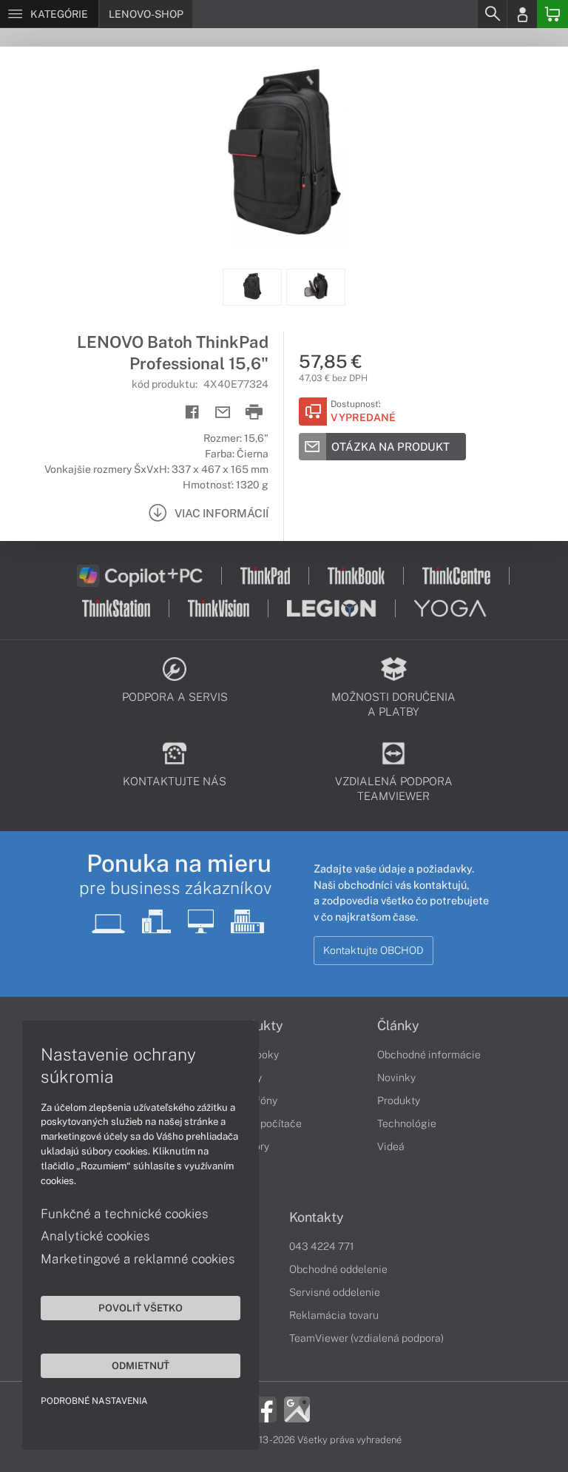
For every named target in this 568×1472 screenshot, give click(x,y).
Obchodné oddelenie (338, 1269)
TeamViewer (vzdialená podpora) (366, 1338)
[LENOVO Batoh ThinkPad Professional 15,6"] (284, 158)
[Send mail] (223, 412)
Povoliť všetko (140, 1308)
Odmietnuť (140, 1365)
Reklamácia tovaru (334, 1315)
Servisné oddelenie (334, 1292)
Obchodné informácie (429, 1055)
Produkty (398, 1100)
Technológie (406, 1123)
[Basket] (552, 14)
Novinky (396, 1077)
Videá (391, 1146)
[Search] (492, 14)
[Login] (522, 14)
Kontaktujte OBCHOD (373, 950)
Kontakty (316, 1217)
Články (398, 1025)
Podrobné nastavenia (94, 1401)
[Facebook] (264, 1408)
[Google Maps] (297, 1408)
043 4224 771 (321, 1246)
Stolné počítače (264, 1123)
